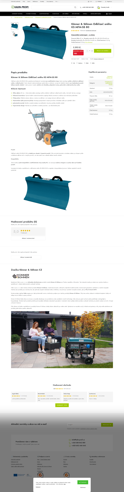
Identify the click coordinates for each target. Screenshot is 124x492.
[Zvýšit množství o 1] (92, 51)
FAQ (24, 1)
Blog (64, 462)
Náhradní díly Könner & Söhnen (44, 466)
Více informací (88, 42)
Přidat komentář (26, 257)
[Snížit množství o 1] (87, 51)
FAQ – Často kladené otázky (43, 459)
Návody (39, 468)
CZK (91, 1)
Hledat (75, 7)
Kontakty (42, 1)
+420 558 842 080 (88, 7)
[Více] (109, 14)
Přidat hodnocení (28, 238)
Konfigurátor (40, 471)
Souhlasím (83, 482)
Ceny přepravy (50, 1)
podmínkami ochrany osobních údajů (88, 428)
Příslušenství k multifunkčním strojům (108, 83)
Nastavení (38, 487)
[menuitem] (18, 14)
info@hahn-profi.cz (78, 440)
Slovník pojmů (93, 462)
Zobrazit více (62, 405)
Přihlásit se (107, 425)
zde (65, 484)
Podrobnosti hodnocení (91, 30)
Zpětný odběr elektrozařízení (17, 466)
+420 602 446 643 (79, 446)
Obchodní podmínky (15, 1)
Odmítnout (82, 487)
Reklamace (35, 1)
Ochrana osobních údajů (16, 464)
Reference (65, 464)
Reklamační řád (14, 462)
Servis (28, 1)
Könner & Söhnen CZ (99, 59)
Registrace (109, 1)
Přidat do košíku (102, 51)
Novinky (65, 459)
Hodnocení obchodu (62, 385)
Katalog (65, 466)
